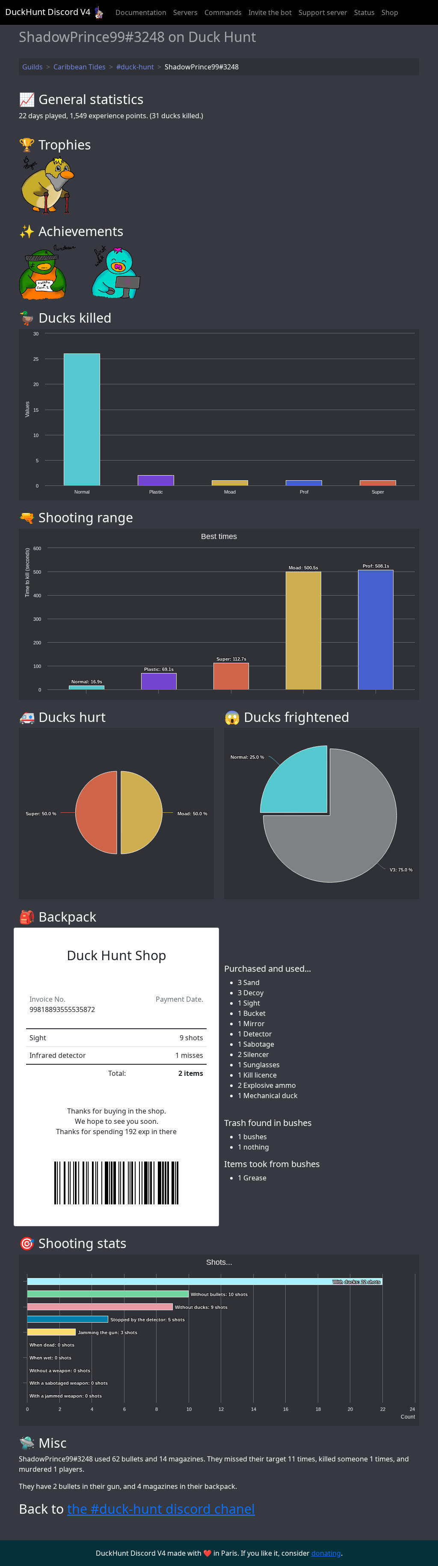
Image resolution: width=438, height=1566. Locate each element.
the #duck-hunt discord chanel (161, 1509)
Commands (223, 12)
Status (364, 12)
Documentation (140, 12)
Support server (323, 12)
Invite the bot (270, 12)
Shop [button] (390, 12)
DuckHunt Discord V (47, 12)
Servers (185, 12)
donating (326, 1553)
